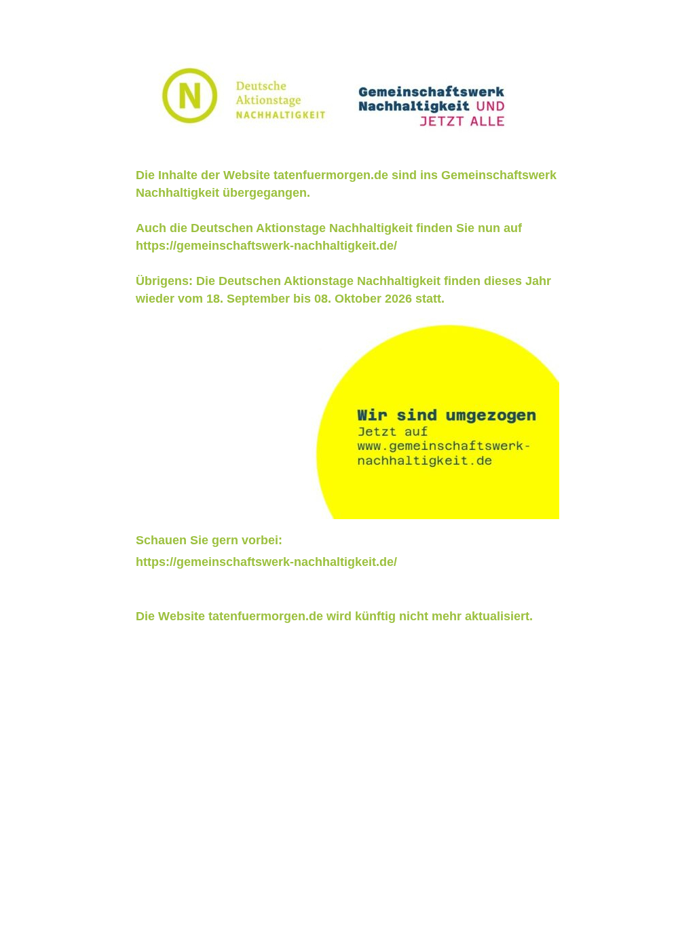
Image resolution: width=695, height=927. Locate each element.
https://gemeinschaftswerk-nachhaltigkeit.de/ (266, 245)
